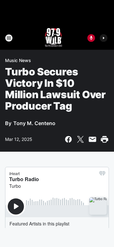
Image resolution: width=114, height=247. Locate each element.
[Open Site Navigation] (9, 38)
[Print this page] (104, 139)
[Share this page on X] (80, 139)
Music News (18, 60)
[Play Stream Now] (103, 38)
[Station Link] (53, 38)
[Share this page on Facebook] (68, 139)
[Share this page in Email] (92, 139)
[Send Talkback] (91, 38)
